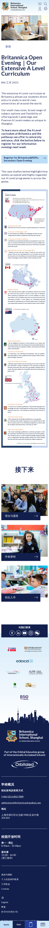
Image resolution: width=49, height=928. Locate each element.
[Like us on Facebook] (12, 633)
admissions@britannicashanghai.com (21, 802)
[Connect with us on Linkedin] (18, 633)
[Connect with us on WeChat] (37, 633)
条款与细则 (6, 874)
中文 (3, 907)
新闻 (8, 46)
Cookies (5, 889)
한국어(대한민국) (9, 911)
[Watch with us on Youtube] (24, 633)
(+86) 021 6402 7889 (12, 796)
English (4, 902)
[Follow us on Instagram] (30, 633)
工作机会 (5, 884)
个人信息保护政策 (10, 879)
